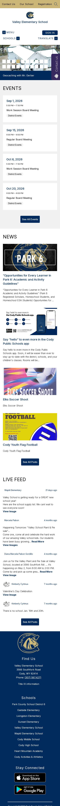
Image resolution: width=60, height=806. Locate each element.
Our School (26, 4)
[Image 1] (4, 61)
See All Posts (30, 462)
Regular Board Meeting (19, 139)
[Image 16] (27, 66)
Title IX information (28, 683)
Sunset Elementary (28, 721)
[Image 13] (13, 66)
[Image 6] (27, 61)
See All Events (30, 219)
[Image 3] (13, 61)
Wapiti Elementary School (28, 733)
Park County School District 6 (28, 704)
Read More (38, 541)
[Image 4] (18, 61)
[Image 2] (8, 61)
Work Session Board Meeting (23, 110)
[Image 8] (36, 61)
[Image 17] (32, 66)
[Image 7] (32, 61)
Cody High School (28, 745)
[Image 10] (46, 61)
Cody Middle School (28, 739)
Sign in (50, 32)
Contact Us (8, 4)
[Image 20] (46, 66)
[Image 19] (41, 66)
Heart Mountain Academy (28, 751)
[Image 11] (4, 66)
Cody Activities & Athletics (28, 756)
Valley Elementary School (28, 727)
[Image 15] (22, 66)
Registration (45, 4)
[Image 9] (41, 61)
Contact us (56, 64)
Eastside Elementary (28, 710)
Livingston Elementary (28, 715)
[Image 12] (8, 66)
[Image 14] (18, 66)
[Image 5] (22, 61)
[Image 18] (36, 66)
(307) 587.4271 (33, 677)
